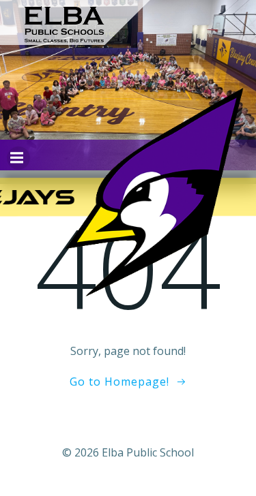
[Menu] (18, 158)
